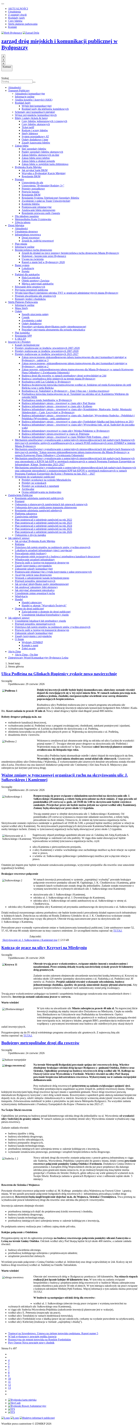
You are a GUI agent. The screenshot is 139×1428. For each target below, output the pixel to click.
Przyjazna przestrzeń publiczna (31, 289)
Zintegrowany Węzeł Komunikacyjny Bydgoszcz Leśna (38, 657)
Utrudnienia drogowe (26, 231)
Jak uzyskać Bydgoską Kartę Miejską (35, 541)
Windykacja (21, 596)
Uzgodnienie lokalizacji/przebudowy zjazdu (45, 614)
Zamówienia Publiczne (20, 495)
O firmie (19, 639)
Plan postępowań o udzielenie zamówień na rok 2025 (43, 528)
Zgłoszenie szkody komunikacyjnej (34, 568)
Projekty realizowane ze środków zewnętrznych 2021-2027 (46, 354)
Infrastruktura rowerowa (28, 234)
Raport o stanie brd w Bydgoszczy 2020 (43, 262)
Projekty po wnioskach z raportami (40, 486)
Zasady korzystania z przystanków (33, 565)
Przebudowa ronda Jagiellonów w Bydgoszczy (47, 400)
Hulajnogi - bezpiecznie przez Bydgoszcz (44, 256)
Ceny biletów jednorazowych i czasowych (44, 121)
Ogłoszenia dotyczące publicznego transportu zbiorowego (46, 507)
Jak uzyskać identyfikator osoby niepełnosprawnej (42, 584)
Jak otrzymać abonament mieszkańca (34, 590)
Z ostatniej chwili (17, 14)
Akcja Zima (14, 651)
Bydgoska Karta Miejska (28, 167)
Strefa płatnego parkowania (22, 23)
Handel (19, 599)
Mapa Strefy (21, 308)
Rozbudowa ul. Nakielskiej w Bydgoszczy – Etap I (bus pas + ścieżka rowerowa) (65, 390)
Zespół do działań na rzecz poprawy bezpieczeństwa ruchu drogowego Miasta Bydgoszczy (70, 253)
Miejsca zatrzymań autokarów (38, 283)
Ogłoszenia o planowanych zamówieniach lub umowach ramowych (51, 504)
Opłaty (18, 311)
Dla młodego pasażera (27, 216)
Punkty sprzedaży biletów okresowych (42, 151)
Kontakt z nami (30, 645)
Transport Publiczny (19, 90)
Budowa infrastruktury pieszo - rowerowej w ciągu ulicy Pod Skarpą (58, 403)
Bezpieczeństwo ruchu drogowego (33, 249)
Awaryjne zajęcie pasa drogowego (33, 574)
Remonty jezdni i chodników (30, 299)
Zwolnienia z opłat (32, 320)
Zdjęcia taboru (22, 222)
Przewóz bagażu (30, 191)
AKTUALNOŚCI (18, 8)
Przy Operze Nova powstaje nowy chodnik (31, 1342)
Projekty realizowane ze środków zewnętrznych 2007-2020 (46, 351)
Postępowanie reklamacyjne (37, 207)
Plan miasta (21, 243)
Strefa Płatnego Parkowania (23, 302)
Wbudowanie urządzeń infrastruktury (35, 559)
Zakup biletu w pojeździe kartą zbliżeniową (45, 164)
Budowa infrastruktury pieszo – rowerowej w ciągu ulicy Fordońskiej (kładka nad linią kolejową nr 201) (78, 421)
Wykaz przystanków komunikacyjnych (36, 115)
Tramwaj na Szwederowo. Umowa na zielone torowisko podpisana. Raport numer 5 (53, 1333)
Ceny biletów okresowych (36, 124)
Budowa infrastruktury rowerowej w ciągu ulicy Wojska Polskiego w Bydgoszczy (66, 430)
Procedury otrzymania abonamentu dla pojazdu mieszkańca (53, 329)
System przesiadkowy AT (35, 136)
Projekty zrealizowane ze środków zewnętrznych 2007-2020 (47, 348)
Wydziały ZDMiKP (32, 642)
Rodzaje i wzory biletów (35, 130)
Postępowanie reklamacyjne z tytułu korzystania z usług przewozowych (53, 571)
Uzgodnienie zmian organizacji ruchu (35, 593)
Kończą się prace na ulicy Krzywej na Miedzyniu (44, 947)
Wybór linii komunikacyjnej (37, 105)
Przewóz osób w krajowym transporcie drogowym (42, 562)
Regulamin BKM (31, 176)
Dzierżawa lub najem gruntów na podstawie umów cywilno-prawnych (52, 547)
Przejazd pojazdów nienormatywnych (35, 581)
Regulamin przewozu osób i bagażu (41, 213)
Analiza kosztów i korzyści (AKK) (33, 99)
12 (9, 1384)
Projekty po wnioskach (34, 482)
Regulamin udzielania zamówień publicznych (39, 498)
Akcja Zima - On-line (26, 654)
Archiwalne (28, 489)
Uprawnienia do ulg (32, 182)
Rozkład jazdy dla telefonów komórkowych (45, 108)
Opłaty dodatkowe (32, 323)
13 (9, 1387)
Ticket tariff (28, 127)
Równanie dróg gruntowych (30, 286)
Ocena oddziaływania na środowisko (41, 492)
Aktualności (14, 87)
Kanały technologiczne (27, 345)
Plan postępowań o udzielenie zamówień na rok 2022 (43, 519)
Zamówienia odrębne (26, 516)
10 (9, 1378)
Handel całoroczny (32, 602)
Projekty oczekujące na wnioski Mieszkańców (46, 479)
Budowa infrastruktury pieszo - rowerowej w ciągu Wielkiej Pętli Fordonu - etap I (65, 436)
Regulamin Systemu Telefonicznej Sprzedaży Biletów (50, 197)
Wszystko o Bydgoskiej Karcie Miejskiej (43, 173)
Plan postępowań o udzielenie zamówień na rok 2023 (43, 522)
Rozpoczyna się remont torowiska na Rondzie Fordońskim (39, 1339)
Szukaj (5, 78)
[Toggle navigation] (2, 3)
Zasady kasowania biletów (36, 142)
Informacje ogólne (24, 96)
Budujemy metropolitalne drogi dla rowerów (40, 1043)
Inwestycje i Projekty (19, 341)
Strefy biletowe (30, 133)
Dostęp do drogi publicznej (29, 608)
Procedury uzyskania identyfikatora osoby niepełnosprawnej (54, 326)
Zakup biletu (21, 145)
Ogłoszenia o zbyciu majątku (30, 535)
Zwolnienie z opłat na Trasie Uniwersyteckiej (46, 200)
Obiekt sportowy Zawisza (35, 280)
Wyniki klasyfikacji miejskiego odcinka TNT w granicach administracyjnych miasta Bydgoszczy (66, 292)
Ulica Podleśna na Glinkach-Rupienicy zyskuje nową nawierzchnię (59, 674)
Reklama (19, 544)
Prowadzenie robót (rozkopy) (30, 553)
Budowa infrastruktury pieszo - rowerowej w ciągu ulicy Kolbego (57, 406)
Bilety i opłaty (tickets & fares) (31, 118)
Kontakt (12, 27)
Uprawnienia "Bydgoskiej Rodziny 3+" (43, 185)
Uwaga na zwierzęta (33, 259)
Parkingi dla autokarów (27, 274)
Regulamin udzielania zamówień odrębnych (38, 510)
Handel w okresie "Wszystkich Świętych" (44, 605)
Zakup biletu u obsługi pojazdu (38, 161)
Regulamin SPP (23, 335)
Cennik (25, 317)
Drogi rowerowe (30, 237)
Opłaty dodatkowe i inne (35, 139)
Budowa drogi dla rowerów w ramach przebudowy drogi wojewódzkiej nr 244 (64, 375)
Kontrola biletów (31, 203)
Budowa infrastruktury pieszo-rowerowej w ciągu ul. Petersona (55, 433)
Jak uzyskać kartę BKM (34, 170)
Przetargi (19, 501)
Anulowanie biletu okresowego (38, 210)
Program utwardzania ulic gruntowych (35, 295)
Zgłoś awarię (29, 648)
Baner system (22, 265)
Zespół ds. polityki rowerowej (38, 240)
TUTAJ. (117, 930)
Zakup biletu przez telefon (36, 158)
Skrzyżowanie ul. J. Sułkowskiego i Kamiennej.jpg (29, 940)
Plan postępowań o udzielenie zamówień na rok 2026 (43, 531)
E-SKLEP (20, 338)
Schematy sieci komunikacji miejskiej (35, 112)
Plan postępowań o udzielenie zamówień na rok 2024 (43, 525)
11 (9, 1381)
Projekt (25, 271)
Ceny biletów (15, 20)
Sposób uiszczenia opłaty (35, 314)
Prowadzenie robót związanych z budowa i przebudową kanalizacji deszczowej (57, 556)
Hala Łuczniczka (31, 277)
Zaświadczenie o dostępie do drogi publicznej (46, 611)
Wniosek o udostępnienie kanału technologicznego (42, 577)
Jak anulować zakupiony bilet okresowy (36, 587)
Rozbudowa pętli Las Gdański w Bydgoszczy (46, 381)
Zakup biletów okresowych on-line (40, 154)
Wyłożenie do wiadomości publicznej (35, 476)
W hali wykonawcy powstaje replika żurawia (32, 1336)
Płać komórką (22, 332)
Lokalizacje (28, 268)
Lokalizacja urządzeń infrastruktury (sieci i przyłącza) (43, 550)
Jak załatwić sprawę (18, 538)
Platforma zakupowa (26, 513)
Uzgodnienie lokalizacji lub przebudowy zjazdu (40, 620)
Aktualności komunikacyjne (30, 93)
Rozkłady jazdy (16, 17)
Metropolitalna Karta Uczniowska (33, 219)
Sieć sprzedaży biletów (34, 148)
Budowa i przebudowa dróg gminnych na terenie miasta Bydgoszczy (58, 378)
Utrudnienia (14, 11)
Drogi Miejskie (16, 225)
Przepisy (19, 179)
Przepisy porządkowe (33, 188)
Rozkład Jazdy (23, 102)
